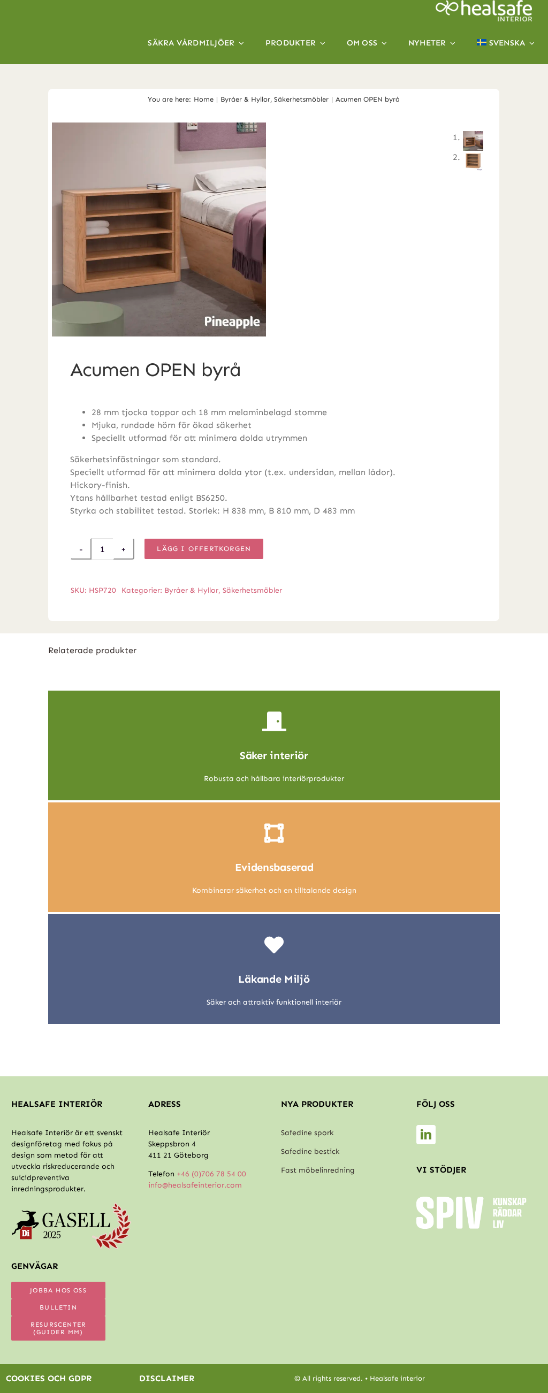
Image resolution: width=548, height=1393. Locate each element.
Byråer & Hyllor (191, 590)
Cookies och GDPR (49, 1378)
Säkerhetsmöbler (252, 590)
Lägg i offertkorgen (204, 549)
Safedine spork (307, 1132)
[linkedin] (426, 1134)
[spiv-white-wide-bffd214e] (471, 1201)
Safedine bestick (310, 1151)
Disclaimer (166, 1378)
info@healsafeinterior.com (195, 1185)
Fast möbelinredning (318, 1170)
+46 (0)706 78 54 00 (211, 1173)
